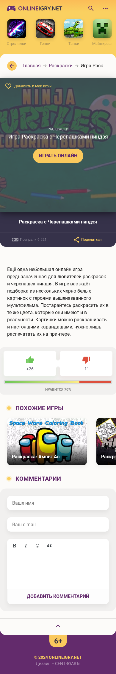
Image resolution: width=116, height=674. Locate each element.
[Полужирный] (14, 546)
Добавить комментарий (58, 596)
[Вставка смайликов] (38, 546)
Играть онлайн (58, 156)
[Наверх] (58, 626)
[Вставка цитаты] (49, 546)
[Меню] (105, 8)
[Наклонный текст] (26, 546)
